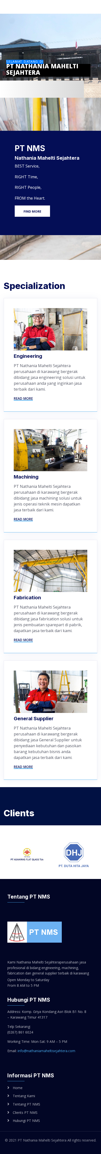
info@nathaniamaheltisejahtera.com (46, 1050)
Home (18, 1087)
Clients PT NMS (25, 1112)
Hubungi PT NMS (26, 1120)
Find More (32, 211)
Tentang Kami (24, 1096)
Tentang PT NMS (26, 1104)
